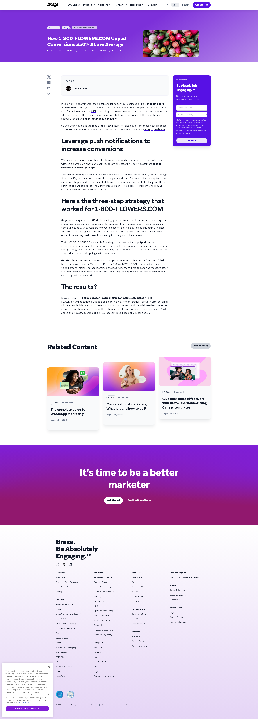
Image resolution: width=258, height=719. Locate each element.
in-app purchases (154, 129)
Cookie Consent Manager (27, 708)
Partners (119, 4)
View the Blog (201, 345)
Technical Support (178, 622)
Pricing (59, 591)
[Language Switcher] (175, 5)
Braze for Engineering (103, 634)
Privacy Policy (107, 705)
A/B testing (106, 242)
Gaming (97, 596)
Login (172, 612)
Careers (97, 652)
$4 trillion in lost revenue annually (96, 118)
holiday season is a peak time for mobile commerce (113, 297)
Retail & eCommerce (103, 577)
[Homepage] (52, 4)
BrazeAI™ (60, 609)
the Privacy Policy (195, 130)
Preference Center (124, 705)
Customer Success (178, 599)
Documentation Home (142, 614)
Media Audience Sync (65, 666)
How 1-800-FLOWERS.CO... (84, 28)
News (96, 657)
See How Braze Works (139, 500)
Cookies (94, 705)
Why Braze (60, 577)
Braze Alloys (137, 636)
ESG (96, 666)
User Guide (136, 619)
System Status (176, 617)
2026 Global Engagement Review (184, 577)
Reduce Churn (100, 625)
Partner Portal (138, 641)
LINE (58, 671)
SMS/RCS (60, 657)
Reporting (60, 633)
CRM (95, 220)
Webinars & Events (140, 596)
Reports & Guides (139, 587)
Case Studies (137, 577)
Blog (66, 28)
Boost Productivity (102, 615)
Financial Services (101, 582)
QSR (96, 606)
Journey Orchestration (66, 628)
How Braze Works (63, 587)
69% (93, 111)
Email (58, 642)
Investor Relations (102, 662)
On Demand (99, 601)
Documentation (139, 609)
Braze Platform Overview (67, 582)
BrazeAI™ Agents (63, 619)
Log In (185, 4)
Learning (135, 601)
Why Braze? (74, 4)
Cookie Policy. (24, 703)
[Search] (168, 4)
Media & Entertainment (104, 591)
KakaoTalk (60, 676)
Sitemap (138, 705)
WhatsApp (60, 662)
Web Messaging (62, 652)
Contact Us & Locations (104, 676)
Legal (96, 671)
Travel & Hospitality (102, 587)
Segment (67, 220)
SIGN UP (192, 140)
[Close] (49, 667)
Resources (135, 4)
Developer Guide (139, 623)
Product (87, 4)
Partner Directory (139, 646)
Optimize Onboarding (103, 611)
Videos (135, 591)
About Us (98, 647)
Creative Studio (63, 638)
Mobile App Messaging (66, 647)
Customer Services (178, 595)
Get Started (201, 4)
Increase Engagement (103, 630)
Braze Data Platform (65, 604)
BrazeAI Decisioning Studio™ (68, 614)
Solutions (103, 4)
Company (152, 4)
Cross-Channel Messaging (67, 623)
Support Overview (178, 590)
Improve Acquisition (103, 620)
